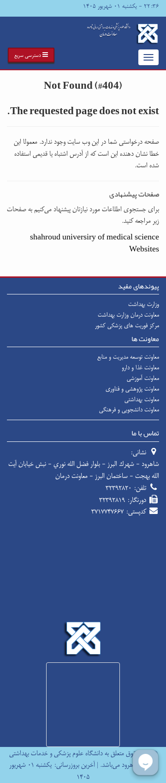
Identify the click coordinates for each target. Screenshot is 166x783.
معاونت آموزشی (143, 378)
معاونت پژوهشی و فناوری (132, 389)
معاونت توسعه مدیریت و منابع (128, 357)
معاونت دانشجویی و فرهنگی (129, 409)
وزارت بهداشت (143, 304)
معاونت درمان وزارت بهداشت (128, 315)
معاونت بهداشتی (142, 399)
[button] (31, 55)
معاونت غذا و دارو (140, 367)
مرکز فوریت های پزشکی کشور (127, 325)
